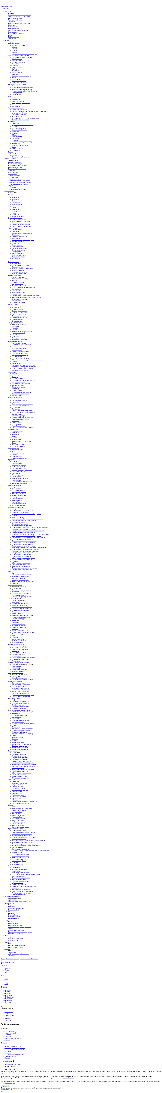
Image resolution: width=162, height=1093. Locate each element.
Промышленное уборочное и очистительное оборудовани (30, 534)
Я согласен (5, 1086)
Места (10, 96)
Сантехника (16, 409)
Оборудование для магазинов (21, 554)
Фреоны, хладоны (18, 852)
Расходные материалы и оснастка (22, 404)
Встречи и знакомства (19, 81)
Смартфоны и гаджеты (19, 678)
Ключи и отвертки (18, 768)
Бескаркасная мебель (18, 818)
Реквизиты (7, 1053)
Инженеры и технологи (15, 933)
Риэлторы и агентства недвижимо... (19, 23)
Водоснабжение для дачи (20, 790)
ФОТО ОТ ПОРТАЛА (15, 940)
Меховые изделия (14, 429)
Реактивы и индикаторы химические (24, 844)
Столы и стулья (17, 823)
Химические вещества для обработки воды (26, 845)
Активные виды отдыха (19, 248)
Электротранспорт (18, 241)
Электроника (12, 866)
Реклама (7, 1040)
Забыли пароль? (9, 1015)
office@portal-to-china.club (12, 1064)
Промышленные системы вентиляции (24, 529)
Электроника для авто (19, 387)
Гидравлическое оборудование (22, 512)
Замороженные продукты (20, 478)
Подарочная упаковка (19, 492)
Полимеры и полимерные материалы (24, 837)
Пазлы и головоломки (19, 612)
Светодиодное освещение (20, 580)
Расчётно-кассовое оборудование (22, 559)
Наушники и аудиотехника (20, 881)
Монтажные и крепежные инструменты (25, 766)
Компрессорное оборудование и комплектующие (27, 519)
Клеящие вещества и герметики (22, 834)
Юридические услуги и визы (17, 165)
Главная (7, 1018)
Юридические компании (20, 145)
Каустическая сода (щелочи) (21, 857)
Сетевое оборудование (19, 884)
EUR (6, 980)
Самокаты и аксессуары (19, 236)
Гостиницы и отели (14, 179)
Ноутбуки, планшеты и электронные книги (26, 874)
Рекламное (15, 561)
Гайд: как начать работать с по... (18, 954)
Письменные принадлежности (22, 345)
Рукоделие (15, 602)
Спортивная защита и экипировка (23, 240)
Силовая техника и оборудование (22, 417)
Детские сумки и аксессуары (21, 224)
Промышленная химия (15, 829)
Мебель (10, 805)
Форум (6, 40)
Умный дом (15, 888)
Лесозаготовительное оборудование (23, 532)
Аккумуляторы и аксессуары (21, 383)
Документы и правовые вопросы (18, 55)
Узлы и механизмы (18, 517)
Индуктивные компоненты (20, 720)
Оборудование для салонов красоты (23, 558)
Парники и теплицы (18, 788)
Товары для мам (17, 321)
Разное (10, 152)
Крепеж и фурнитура (19, 416)
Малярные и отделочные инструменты (24, 764)
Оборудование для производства (22, 510)
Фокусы (14, 635)
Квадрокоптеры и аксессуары (21, 889)
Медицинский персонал (16, 930)
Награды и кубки (17, 497)
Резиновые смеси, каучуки (20, 856)
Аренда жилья (12, 900)
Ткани (14, 443)
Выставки (11, 906)
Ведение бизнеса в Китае (20, 60)
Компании (8, 11)
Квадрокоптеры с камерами (21, 684)
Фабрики (15, 140)
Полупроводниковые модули (21, 730)
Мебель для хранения (19, 810)
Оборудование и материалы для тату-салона (26, 295)
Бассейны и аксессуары (19, 783)
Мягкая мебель (16, 813)
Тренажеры (15, 235)
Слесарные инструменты (20, 771)
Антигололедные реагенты (20, 854)
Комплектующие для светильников (23, 581)
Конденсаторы (16, 717)
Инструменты (12, 751)
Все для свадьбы (17, 488)
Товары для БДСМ (18, 591)
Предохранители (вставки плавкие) (23, 723)
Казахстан (9, 999)
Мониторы (15, 651)
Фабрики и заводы (14, 27)
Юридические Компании (16, 33)
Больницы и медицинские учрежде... (20, 182)
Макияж (14, 280)
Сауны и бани (16, 422)
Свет (9, 571)
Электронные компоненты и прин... (19, 710)
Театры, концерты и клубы (21, 103)
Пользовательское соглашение (14, 1054)
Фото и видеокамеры (15, 681)
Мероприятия (9, 903)
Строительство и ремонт (16, 397)
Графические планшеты (19, 652)
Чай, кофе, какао (17, 463)
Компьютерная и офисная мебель (22, 808)
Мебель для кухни (18, 820)
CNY (6, 982)
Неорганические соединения (21, 835)
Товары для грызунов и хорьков (22, 331)
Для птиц (15, 329)
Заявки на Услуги (10, 158)
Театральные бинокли (19, 640)
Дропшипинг (16, 94)
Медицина (15, 74)
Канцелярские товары (15, 341)
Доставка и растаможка (15, 108)
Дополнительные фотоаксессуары (23, 695)
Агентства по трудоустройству (18, 30)
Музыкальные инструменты (21, 617)
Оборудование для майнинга (21, 563)
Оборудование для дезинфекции (22, 553)
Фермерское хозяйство (19, 338)
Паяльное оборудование (19, 759)
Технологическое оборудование (22, 525)
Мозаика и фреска (18, 613)
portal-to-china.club (68, 1078)
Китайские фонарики (19, 503)
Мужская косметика (18, 292)
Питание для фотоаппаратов (21, 690)
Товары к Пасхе (17, 500)
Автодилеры (12, 38)
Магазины (11, 25)
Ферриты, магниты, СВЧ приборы (23, 734)
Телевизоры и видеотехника (21, 878)
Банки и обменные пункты (17, 189)
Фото (6, 935)
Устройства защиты (18, 722)
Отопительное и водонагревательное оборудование (28, 537)
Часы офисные (16, 666)
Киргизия (9, 1000)
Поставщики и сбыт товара (17, 84)
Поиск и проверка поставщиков (22, 87)
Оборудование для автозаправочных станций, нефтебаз (30, 527)
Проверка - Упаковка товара (17, 169)
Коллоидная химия (18, 847)
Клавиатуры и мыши (18, 654)
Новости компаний (14, 916)
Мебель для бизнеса (18, 822)
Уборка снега (16, 800)
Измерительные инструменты (21, 761)
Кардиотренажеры (18, 253)
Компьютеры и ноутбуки (16, 644)
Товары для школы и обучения (22, 316)
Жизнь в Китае (13, 65)
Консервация (16, 473)
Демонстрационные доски (20, 351)
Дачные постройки (18, 795)
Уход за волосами (17, 284)
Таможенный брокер (19, 114)
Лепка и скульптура (18, 619)
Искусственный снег (18, 505)
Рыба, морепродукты (18, 466)
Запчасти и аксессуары (19, 776)
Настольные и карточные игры (22, 607)
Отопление (15, 402)
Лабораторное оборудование (21, 564)
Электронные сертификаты (21, 701)
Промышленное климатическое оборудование (26, 514)
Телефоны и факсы (18, 671)
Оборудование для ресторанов (21, 556)
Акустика (15, 739)
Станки (14, 515)
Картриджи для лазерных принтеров (23, 365)
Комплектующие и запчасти (21, 872)
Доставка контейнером (19, 113)
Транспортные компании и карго (19, 180)
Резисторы (15, 718)
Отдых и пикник (17, 785)
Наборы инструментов (19, 774)
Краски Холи (16, 502)
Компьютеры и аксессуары (20, 649)
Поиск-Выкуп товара (15, 164)
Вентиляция (16, 407)
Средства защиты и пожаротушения (23, 412)
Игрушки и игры (17, 307)
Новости (7, 911)
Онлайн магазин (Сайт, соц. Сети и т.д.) (25, 91)
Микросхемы (16, 713)
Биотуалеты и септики (19, 798)
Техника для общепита (19, 273)
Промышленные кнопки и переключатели (25, 551)
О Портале (11, 955)
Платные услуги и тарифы (12, 1038)
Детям (14, 201)
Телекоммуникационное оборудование (24, 568)
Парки (14, 104)
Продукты (11, 460)
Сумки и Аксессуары (15, 218)
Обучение (15, 71)
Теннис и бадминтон (18, 257)
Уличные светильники (19, 578)
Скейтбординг (16, 251)
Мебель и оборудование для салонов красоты (26, 297)
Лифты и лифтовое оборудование (22, 539)
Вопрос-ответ (12, 952)
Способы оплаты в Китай (20, 120)
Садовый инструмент (19, 796)
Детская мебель (17, 817)
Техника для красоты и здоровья (22, 268)
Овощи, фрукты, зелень (19, 475)
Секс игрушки (16, 588)
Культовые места (13, 918)
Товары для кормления (19, 311)
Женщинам (15, 197)
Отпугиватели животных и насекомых (24, 801)
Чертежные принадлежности (21, 358)
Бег (13, 260)
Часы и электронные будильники (22, 891)
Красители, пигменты (19, 839)
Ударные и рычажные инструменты (23, 769)
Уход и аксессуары (18, 216)
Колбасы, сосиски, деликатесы (22, 470)
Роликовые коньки (18, 246)
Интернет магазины (14, 43)
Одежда (10, 194)
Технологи (11, 21)
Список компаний (10, 1033)
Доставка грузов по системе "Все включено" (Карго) (29, 111)
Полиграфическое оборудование (22, 368)
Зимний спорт (16, 258)
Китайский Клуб (13, 910)
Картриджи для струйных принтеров (24, 366)
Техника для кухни (18, 270)
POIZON (15, 52)
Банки (10, 35)
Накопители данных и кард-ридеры (23, 657)
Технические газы (18, 864)
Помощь (7, 949)
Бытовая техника (13, 262)
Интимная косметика (19, 595)
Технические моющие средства (22, 842)
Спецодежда (16, 202)
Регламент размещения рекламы (14, 1048)
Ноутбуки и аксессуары (19, 647)
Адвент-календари (18, 634)
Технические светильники (20, 576)
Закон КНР (15, 64)
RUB (6, 984)
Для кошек (15, 326)
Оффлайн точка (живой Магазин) (23, 89)
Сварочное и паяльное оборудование (24, 520)
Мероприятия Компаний (16, 908)
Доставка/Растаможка (15, 162)
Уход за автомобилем (18, 382)
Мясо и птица (16, 480)
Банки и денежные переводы (21, 76)
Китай (8, 990)
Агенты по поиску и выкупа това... (19, 16)
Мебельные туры (13, 37)
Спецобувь (15, 214)
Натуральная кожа (18, 444)
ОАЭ (8, 992)
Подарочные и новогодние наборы (23, 632)
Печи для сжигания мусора (20, 803)
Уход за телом (16, 294)
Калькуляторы (16, 363)
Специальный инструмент (20, 778)
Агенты (14, 126)
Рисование (15, 620)
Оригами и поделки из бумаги (21, 610)
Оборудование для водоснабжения (23, 544)
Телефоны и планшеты (15, 673)
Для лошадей (16, 334)
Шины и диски (17, 390)
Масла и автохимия (18, 385)
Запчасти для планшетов (20, 747)
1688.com (15, 50)
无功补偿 (15, 740)
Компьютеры (16, 871)
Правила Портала (10, 1056)
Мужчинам (15, 199)
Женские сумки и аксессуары (21, 223)
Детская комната (17, 309)
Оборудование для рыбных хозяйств (23, 542)
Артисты (11, 928)
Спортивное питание (19, 255)
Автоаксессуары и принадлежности (23, 380)
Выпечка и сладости (18, 468)
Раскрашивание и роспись (20, 603)
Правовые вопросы (18, 62)
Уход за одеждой (17, 204)
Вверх (3, 1091)
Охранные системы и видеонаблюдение (25, 886)
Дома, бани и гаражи (18, 426)
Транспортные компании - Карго (22, 125)
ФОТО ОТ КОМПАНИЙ (16, 938)
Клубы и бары (13, 177)
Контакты (7, 1034)
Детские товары (13, 304)
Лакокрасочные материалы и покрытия (24, 832)
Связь (14, 77)
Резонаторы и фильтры (19, 732)
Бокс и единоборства (18, 250)
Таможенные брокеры (15, 20)
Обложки (15, 361)
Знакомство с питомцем (19, 339)
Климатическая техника (19, 272)
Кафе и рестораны (18, 101)
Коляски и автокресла (19, 314)
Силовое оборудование (19, 669)
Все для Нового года (18, 490)
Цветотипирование (18, 639)
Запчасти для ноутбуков (19, 746)
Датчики (15, 735)
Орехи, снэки (16, 476)
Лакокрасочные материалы (20, 419)
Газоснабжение (17, 424)
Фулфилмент (12, 32)
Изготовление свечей (19, 627)
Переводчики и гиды (15, 18)
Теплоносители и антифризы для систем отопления (28, 840)
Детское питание (17, 319)
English (6, 970)
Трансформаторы (17, 737)
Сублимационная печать (20, 370)
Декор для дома (17, 456)
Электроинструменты (19, 754)
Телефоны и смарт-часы (19, 869)
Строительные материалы (20, 405)
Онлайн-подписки (18, 705)
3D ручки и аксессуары (19, 605)
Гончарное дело (17, 637)
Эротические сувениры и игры (22, 597)
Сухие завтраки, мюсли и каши (22, 482)
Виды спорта (16, 243)
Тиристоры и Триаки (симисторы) (23, 728)
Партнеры (7, 1020)
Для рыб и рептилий (18, 333)
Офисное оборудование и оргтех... (19, 662)
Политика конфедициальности (14, 1049)
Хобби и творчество (14, 598)
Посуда (14, 454)
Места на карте (9, 170)
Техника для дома (17, 267)
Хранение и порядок (18, 453)
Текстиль (15, 451)
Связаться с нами (6, 1061)
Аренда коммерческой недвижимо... (19, 901)
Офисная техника (17, 883)
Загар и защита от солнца (20, 279)
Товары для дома (13, 448)
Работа (14, 69)
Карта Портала (9, 1031)
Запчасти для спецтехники (20, 394)
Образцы (15, 862)
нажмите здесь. (10, 1083)
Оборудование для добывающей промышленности (28, 531)
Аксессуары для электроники (21, 893)
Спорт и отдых (13, 228)
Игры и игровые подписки (20, 703)
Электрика (15, 421)
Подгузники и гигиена (19, 317)
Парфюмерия (16, 290)
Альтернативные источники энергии (24, 541)
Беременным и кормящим (20, 299)
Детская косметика (18, 282)
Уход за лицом (16, 289)
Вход (6, 1013)
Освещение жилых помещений (22, 575)
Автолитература (17, 395)
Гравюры (15, 629)
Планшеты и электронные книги (22, 679)
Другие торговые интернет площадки (24, 54)
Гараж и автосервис (18, 378)
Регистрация (8, 1012)
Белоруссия (10, 997)
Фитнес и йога (16, 238)
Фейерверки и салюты (19, 495)
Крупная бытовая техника (20, 265)
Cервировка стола (18, 498)
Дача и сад (11, 779)
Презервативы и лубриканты (21, 593)
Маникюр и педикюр (19, 285)
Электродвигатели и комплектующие (24, 546)
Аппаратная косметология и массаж (23, 287)
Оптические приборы (19, 686)
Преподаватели (13, 923)
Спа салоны (16, 106)
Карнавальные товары (19, 493)
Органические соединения (20, 849)
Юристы (15, 133)
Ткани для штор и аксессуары (21, 441)
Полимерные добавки (19, 861)
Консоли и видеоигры (19, 879)
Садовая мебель (17, 791)
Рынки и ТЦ (16, 99)
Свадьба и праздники (15, 485)
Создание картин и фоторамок (22, 608)
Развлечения (16, 79)
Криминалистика (17, 642)
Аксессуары (16, 661)
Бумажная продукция (19, 348)
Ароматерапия (16, 301)
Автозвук (15, 377)
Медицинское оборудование (21, 566)
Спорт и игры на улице (19, 312)
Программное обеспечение (20, 659)
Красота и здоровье (14, 275)
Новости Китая (13, 915)
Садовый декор (17, 793)
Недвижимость (17, 72)
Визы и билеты (17, 59)
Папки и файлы (17, 350)
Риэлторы (15, 131)
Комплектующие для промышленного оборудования (29, 547)
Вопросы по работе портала (21, 157)
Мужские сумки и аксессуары (21, 221)
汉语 (6, 972)
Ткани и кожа (12, 438)
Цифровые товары (14, 698)
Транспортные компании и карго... (19, 15)
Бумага (14, 346)
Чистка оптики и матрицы (20, 693)
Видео (6, 942)
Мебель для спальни (18, 815)
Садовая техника (17, 786)
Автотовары (12, 372)
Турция (9, 995)
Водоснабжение (17, 414)
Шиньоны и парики (18, 302)
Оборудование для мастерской (21, 773)
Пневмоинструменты (19, 756)
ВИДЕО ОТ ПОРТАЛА (16, 947)
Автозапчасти (16, 375)
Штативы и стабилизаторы (20, 688)
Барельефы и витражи (19, 625)
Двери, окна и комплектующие (22, 410)
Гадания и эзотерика (18, 624)
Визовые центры (13, 28)
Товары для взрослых (15, 585)
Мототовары (16, 388)
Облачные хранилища (19, 708)
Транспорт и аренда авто (20, 82)
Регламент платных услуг (12, 1046)
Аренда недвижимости (12, 896)
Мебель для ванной (18, 825)
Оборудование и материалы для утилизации (26, 549)
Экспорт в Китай (17, 92)
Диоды (14, 725)
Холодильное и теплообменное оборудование (26, 536)
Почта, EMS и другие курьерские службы (25, 118)
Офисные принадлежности (20, 353)
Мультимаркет (9, 191)
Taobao (14, 49)
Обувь (10, 206)
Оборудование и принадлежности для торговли (27, 360)
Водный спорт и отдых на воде (22, 233)
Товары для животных (15, 323)
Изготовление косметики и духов (22, 615)
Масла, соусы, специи (19, 465)
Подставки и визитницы (20, 355)
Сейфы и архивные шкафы (20, 827)
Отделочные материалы (19, 400)
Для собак (15, 328)
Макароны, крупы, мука (19, 483)
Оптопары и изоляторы (19, 715)
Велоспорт (15, 231)
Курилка (15, 155)
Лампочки (15, 583)
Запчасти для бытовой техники (22, 744)
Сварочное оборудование (20, 757)
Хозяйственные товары (19, 458)
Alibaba (14, 47)
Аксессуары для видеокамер (21, 696)
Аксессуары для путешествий (21, 226)
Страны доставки (18, 116)
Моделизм (15, 622)
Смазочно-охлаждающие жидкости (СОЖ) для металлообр (31, 851)
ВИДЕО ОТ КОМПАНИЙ (16, 945)
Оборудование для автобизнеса (22, 569)
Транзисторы (16, 727)
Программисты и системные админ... (20, 932)
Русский (7, 969)
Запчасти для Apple (18, 742)
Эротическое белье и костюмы (21, 590)
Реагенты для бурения (19, 859)
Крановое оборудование (19, 522)
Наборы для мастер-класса (20, 630)
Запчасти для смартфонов (20, 749)
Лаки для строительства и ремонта (23, 427)
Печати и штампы (18, 356)
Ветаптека (15, 336)
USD (6, 979)
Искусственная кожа (18, 446)
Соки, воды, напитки (19, 471)
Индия (8, 993)
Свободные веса (17, 245)
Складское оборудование (20, 524)
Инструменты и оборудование (21, 392)
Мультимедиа (16, 656)
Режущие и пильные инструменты (23, 763)
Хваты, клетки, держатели (20, 691)
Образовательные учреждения (18, 184)
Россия (8, 1002)
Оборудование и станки (16, 507)
